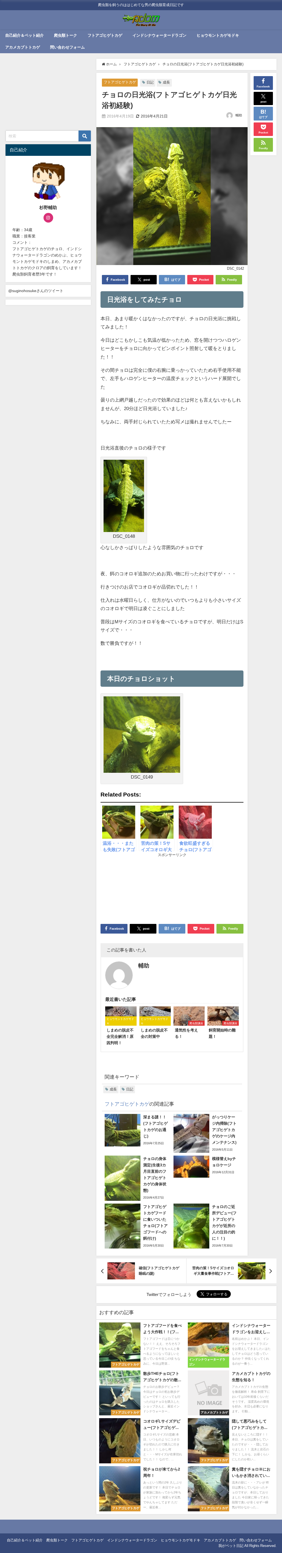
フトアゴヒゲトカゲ (105, 35)
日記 (150, 82)
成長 (166, 82)
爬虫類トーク (65, 35)
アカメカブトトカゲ (22, 47)
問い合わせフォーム (67, 47)
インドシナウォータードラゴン (159, 35)
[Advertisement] (136, 888)
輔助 (238, 115)
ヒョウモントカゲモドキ (218, 35)
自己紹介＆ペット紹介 (24, 35)
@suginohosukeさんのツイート (35, 291)
